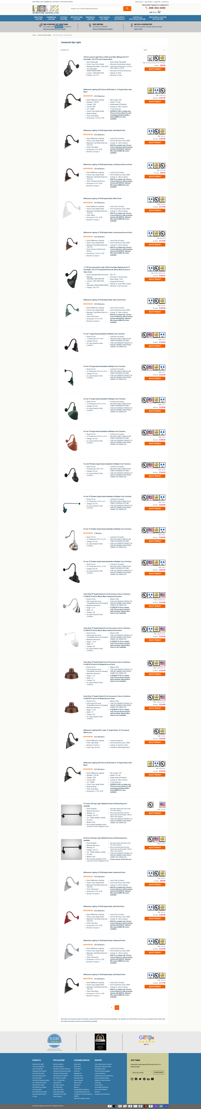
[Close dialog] (129, 518)
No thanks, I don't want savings (100, 586)
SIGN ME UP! (100, 577)
